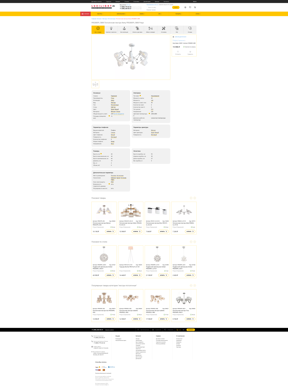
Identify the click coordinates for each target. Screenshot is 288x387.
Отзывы (127, 1)
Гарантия (108, 1)
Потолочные (111, 19)
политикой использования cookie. (104, 380)
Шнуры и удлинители (141, 352)
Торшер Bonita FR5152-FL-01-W (129, 267)
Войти (194, 1)
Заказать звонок (109, 330)
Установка (136, 1)
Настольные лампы (140, 343)
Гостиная (123, 178)
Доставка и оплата (97, 1)
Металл (113, 111)
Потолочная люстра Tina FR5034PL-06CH (181, 311)
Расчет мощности (118, 114)
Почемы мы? (179, 338)
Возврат (118, 1)
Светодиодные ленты (141, 350)
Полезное (178, 345)
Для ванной (138, 358)
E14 (152, 109)
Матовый (114, 137)
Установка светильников (162, 340)
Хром (112, 109)
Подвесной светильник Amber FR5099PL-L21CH (156, 267)
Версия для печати (180, 37)
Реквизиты (178, 342)
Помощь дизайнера (160, 343)
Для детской (138, 355)
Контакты (166, 1)
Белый (117, 109)
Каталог (86, 14)
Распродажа (118, 338)
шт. (180, 330)
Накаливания (155, 96)
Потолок (113, 175)
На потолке (120, 175)
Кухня (118, 178)
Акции (118, 336)
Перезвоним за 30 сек (152, 4)
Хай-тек (113, 107)
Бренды (157, 1)
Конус (112, 141)
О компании (180, 336)
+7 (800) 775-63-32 (131, 7)
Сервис (158, 336)
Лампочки (138, 348)
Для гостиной (139, 357)
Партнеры (178, 347)
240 (152, 100)
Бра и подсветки (139, 342)
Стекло (118, 111)
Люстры (104, 19)
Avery (112, 100)
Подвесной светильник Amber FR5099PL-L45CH (102, 267)
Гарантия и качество (161, 342)
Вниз (112, 144)
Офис (112, 180)
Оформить (191, 329)
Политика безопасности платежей (103, 373)
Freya (112, 98)
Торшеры (138, 345)
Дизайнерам (147, 1)
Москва (129, 5)
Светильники (139, 340)
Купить (109, 231)
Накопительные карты (121, 340)
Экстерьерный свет (140, 347)
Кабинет (113, 178)
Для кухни (138, 353)
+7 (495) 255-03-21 (131, 8)
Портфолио (179, 340)
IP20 (112, 182)
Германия (114, 96)
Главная (94, 19)
